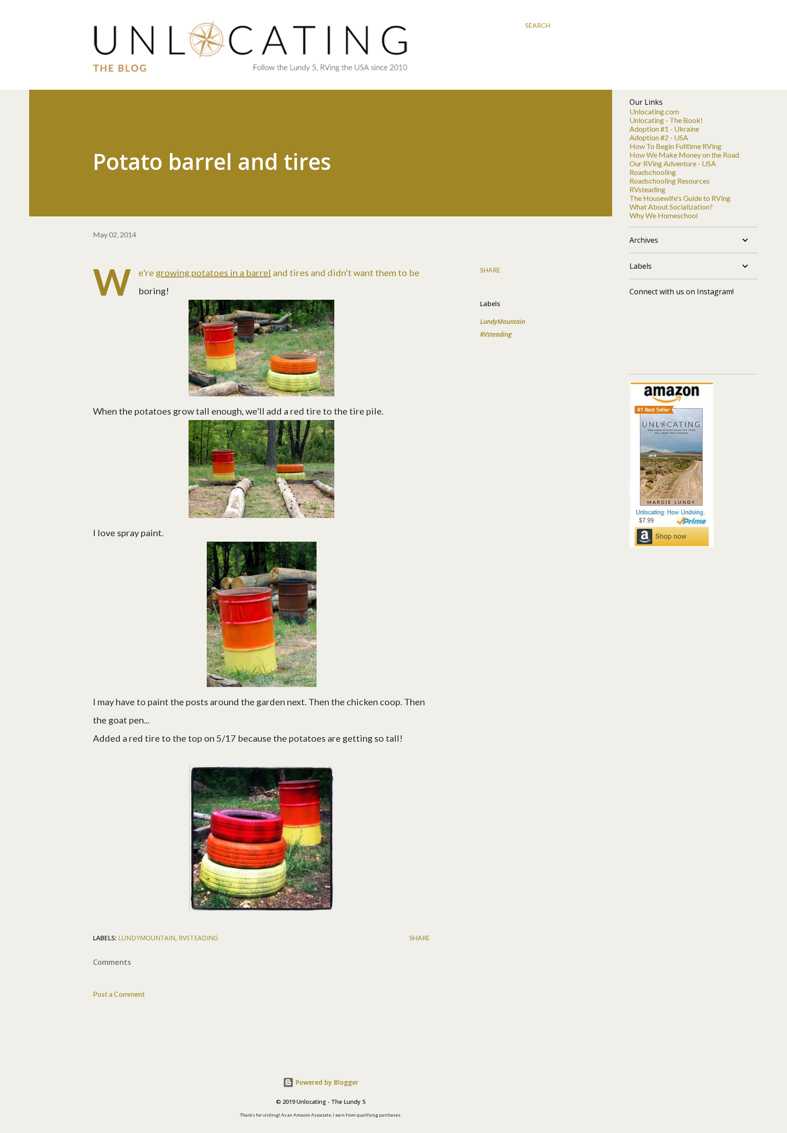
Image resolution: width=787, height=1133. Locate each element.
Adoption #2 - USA (658, 137)
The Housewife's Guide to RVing (680, 198)
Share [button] (490, 270)
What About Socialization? (671, 206)
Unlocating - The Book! (666, 120)
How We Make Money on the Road (684, 154)
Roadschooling (652, 172)
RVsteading (495, 334)
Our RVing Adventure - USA (672, 163)
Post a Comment (119, 993)
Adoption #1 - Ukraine (664, 128)
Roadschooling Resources (669, 180)
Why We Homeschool (663, 215)
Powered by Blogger (326, 1082)
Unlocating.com (654, 111)
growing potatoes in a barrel (213, 272)
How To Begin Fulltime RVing (675, 146)
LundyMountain (502, 321)
